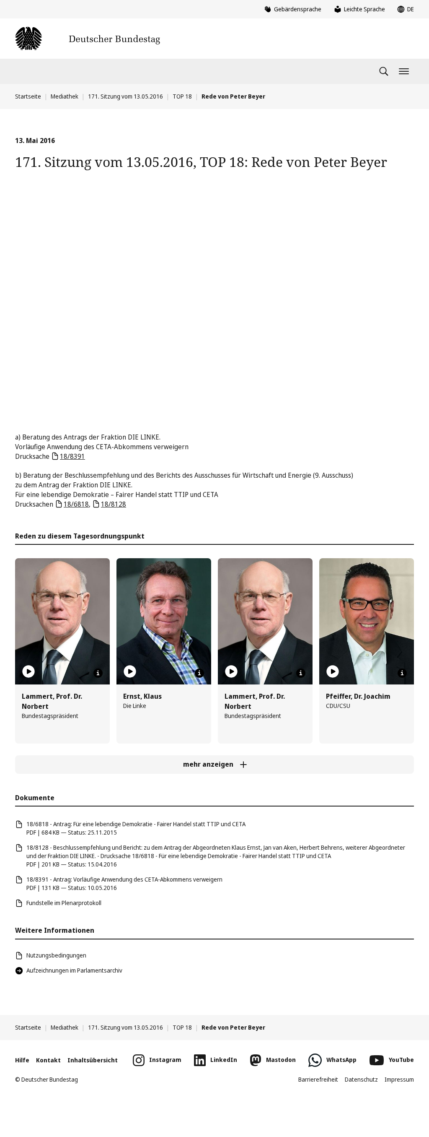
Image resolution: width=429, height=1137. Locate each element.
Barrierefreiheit (318, 1079)
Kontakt (48, 1060)
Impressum (399, 1079)
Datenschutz (361, 1079)
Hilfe (22, 1060)
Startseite (28, 96)
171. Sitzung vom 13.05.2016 (125, 96)
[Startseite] (87, 38)
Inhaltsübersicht (92, 1060)
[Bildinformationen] (98, 673)
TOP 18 (182, 96)
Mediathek (64, 96)
